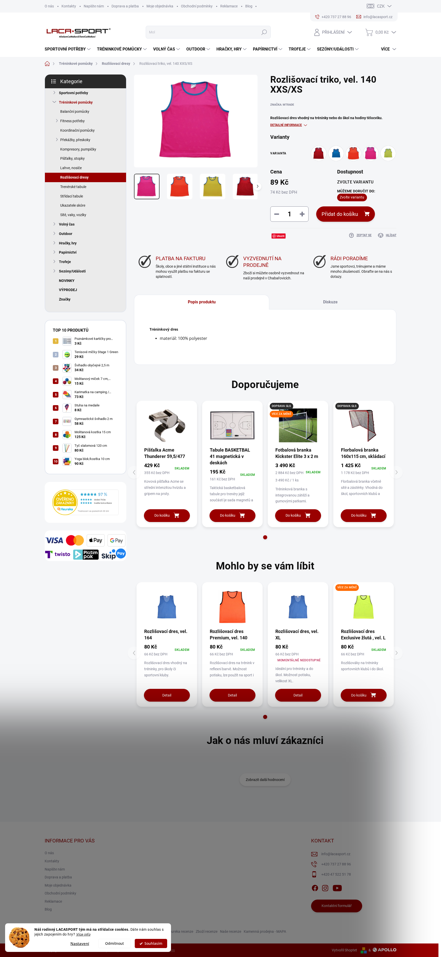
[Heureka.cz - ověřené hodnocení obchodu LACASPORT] (85, 502)
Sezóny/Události (72, 271)
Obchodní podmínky (197, 6)
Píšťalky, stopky (72, 158)
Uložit (281, 236)
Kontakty (69, 6)
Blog (248, 6)
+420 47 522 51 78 (336, 874)
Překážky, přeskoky (75, 140)
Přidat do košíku (340, 214)
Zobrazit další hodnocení (265, 780)
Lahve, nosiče (71, 168)
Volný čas (67, 224)
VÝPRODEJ (68, 290)
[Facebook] (315, 887)
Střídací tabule (71, 196)
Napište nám (94, 6)
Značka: (282, 104)
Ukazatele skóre (72, 205)
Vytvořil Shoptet (344, 950)
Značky (64, 299)
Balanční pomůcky (74, 111)
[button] (265, 537)
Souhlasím (153, 943)
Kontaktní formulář (337, 906)
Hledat (264, 32)
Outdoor (65, 234)
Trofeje (65, 262)
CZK (381, 6)
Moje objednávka (159, 6)
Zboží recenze (206, 931)
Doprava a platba (125, 6)
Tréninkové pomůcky (76, 102)
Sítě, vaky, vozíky (73, 215)
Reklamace (229, 6)
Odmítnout (114, 943)
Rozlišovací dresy (74, 177)
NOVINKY (67, 281)
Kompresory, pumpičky (78, 149)
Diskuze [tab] (330, 302)
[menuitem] (68, 49)
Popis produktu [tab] (202, 302)
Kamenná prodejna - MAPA (265, 931)
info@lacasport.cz (335, 854)
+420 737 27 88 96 (336, 864)
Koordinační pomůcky (77, 130)
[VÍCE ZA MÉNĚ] (363, 607)
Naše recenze (230, 931)
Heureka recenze (180, 931)
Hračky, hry (68, 243)
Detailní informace (286, 125)
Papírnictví (68, 252)
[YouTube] (337, 887)
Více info (83, 934)
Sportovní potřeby (73, 93)
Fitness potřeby (72, 121)
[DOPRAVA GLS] (363, 425)
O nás (49, 6)
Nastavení (79, 943)
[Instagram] (325, 887)
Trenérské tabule (73, 187)
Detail (166, 695)
